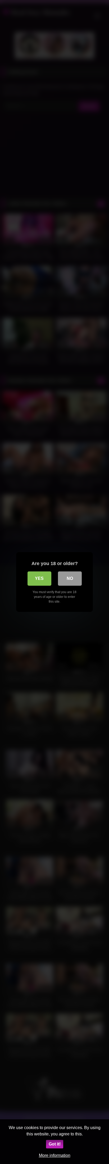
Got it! (55, 1144)
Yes (39, 578)
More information (54, 1155)
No (70, 578)
